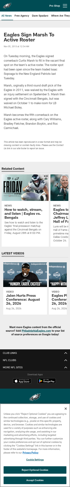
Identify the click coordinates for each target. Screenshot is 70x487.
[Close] (66, 409)
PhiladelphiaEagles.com (36, 330)
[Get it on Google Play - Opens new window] (47, 382)
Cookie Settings (35, 459)
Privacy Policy (30, 452)
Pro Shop (54, 5)
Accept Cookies (35, 480)
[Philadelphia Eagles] (35, 398)
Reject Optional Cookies (35, 469)
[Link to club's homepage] (7, 4)
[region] (35, 445)
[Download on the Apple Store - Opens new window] (22, 381)
